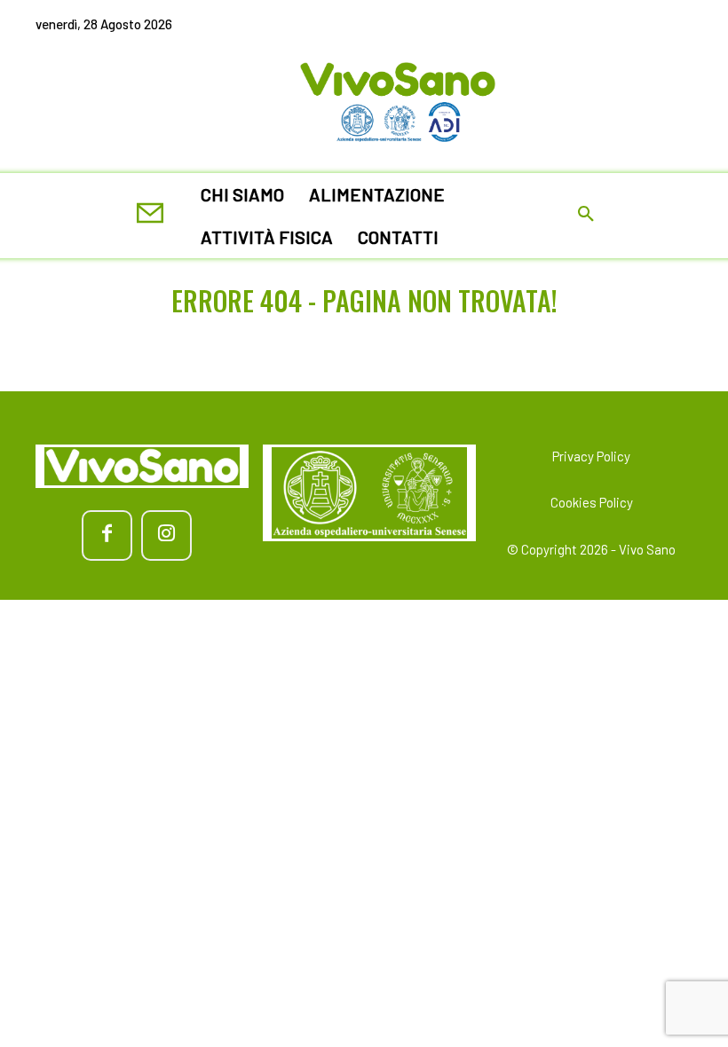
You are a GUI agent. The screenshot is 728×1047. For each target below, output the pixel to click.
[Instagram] (166, 535)
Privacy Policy (591, 456)
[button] (586, 215)
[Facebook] (107, 535)
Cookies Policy (591, 502)
